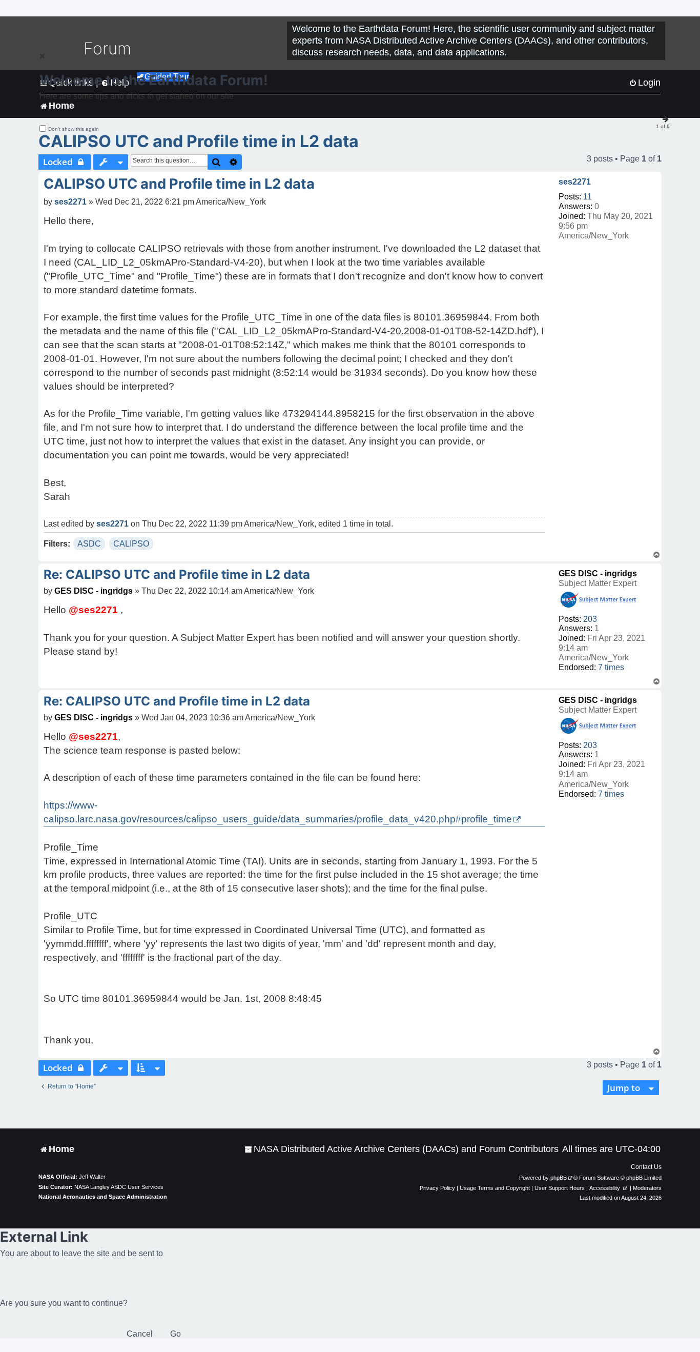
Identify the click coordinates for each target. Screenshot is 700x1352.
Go (175, 1333)
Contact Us (646, 1167)
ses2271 (575, 181)
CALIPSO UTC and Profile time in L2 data (198, 141)
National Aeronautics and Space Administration (102, 1197)
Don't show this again (73, 129)
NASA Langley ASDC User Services (118, 1187)
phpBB (558, 1178)
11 (587, 196)
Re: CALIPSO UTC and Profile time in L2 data (177, 574)
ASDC (89, 543)
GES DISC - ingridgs (598, 573)
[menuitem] (401, 1149)
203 (590, 619)
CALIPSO (131, 543)
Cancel (140, 1333)
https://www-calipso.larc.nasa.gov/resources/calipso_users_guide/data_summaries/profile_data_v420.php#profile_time (278, 812)
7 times (611, 667)
